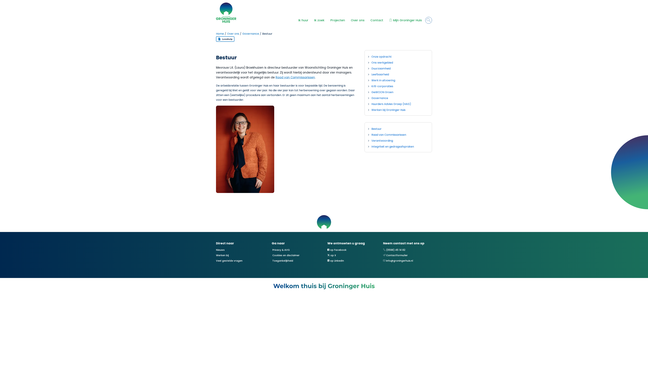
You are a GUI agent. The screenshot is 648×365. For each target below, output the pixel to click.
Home (220, 34)
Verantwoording (382, 141)
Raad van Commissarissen (295, 77)
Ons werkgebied (382, 63)
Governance (250, 34)
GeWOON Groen (382, 92)
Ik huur (303, 20)
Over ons (357, 20)
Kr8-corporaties (382, 86)
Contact (376, 20)
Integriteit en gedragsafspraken (392, 147)
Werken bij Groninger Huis (388, 110)
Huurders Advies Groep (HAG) (391, 104)
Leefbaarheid (380, 74)
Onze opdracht (381, 57)
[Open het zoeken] (428, 20)
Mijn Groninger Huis (407, 20)
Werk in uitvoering (383, 80)
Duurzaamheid (381, 68)
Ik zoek (319, 20)
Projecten (337, 20)
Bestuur (376, 129)
